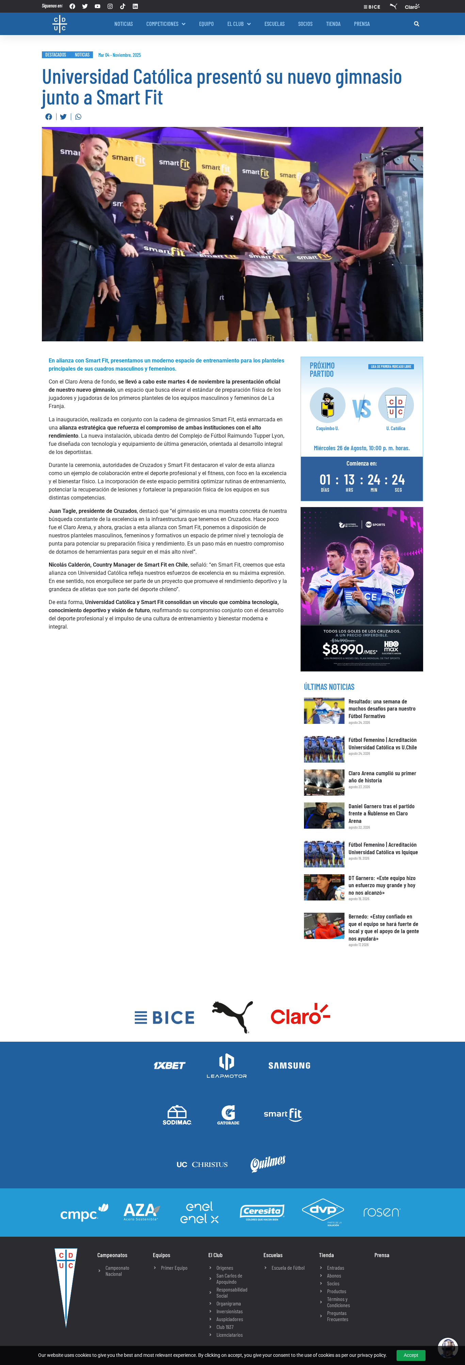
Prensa (381, 1254)
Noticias (82, 55)
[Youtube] (97, 6)
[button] (416, 24)
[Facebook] (72, 6)
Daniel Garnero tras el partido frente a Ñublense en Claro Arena (382, 813)
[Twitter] (85, 6)
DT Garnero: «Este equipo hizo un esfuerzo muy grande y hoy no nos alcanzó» (382, 885)
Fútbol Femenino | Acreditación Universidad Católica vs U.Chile (383, 743)
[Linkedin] (135, 6)
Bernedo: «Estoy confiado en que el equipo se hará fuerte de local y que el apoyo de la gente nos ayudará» (384, 927)
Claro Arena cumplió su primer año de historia (382, 776)
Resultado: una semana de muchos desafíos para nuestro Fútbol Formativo (382, 708)
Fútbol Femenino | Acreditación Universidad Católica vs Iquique (383, 848)
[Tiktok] (123, 6)
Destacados (55, 55)
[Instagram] (110, 6)
